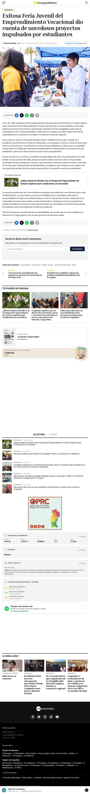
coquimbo (37, 265)
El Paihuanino (54, 763)
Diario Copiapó (43, 753)
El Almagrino (7, 753)
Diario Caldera (31, 753)
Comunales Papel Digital (11, 778)
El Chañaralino (19, 753)
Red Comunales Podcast (52, 778)
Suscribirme (77, 249)
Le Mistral (37, 778)
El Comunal (6, 763)
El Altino (72, 753)
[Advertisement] (45, 376)
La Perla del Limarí (21, 765)
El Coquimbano (30, 763)
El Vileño (18, 768)
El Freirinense (29, 756)
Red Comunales (10, 43)
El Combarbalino (48, 765)
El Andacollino (65, 763)
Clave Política (27, 778)
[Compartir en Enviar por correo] (32, 115)
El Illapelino (70, 765)
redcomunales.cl (8, 732)
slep (74, 265)
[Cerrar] (86, 790)
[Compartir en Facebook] (17, 115)
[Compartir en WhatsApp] (27, 115)
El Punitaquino (35, 765)
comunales (26, 265)
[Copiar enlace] (37, 115)
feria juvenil (48, 265)
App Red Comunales (71, 778)
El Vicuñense (42, 763)
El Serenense (17, 763)
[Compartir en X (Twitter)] (22, 115)
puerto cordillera (63, 265)
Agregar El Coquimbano (75, 43)
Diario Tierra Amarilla (59, 753)
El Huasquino (17, 756)
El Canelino (60, 765)
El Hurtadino (77, 763)
